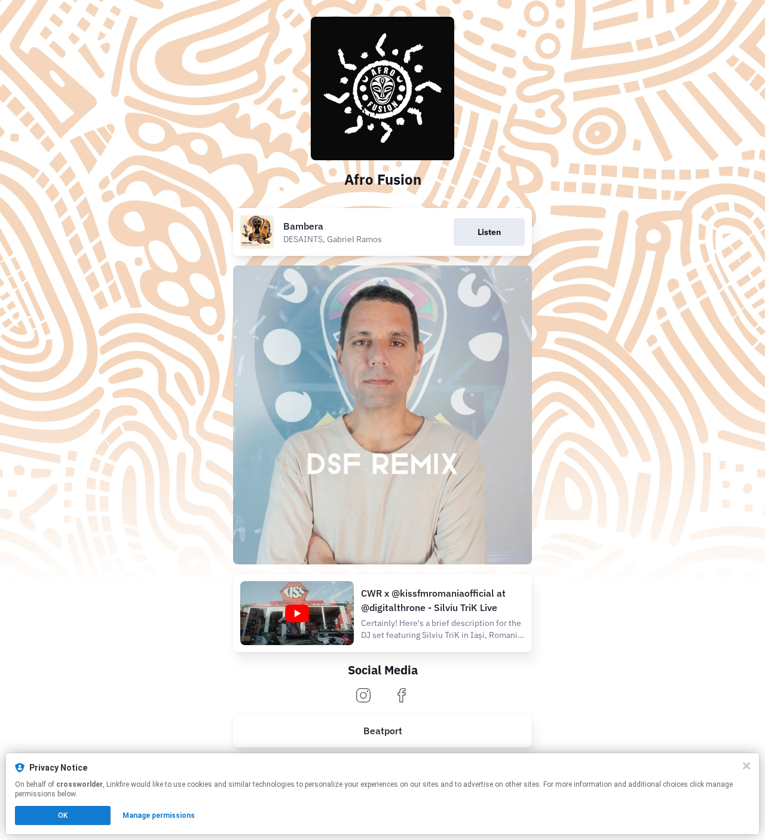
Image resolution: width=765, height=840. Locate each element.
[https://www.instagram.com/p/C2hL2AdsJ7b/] (382, 414)
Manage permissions (159, 815)
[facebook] (401, 696)
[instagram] (363, 696)
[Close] (746, 765)
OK (63, 815)
